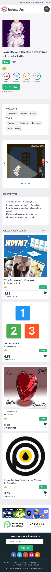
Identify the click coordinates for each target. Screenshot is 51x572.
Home (6, 562)
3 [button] (29, 183)
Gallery (23, 562)
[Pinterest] (25, 554)
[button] (4, 162)
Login (47, 2)
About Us (41, 562)
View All (45, 231)
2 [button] (25, 183)
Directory (32, 562)
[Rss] (37, 554)
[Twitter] (19, 554)
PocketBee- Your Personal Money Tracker (22, 480)
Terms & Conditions (30, 565)
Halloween (36, 123)
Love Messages (10, 411)
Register (40, 2)
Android (23, 113)
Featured (14, 562)
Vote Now (11, 86)
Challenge (11, 123)
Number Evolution (12, 343)
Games (33, 113)
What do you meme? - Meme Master (20, 280)
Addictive (24, 123)
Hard (9, 128)
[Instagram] (31, 554)
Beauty (18, 128)
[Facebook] (13, 554)
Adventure (12, 113)
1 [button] (22, 183)
